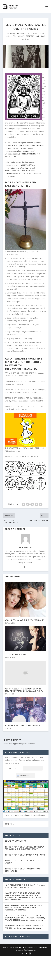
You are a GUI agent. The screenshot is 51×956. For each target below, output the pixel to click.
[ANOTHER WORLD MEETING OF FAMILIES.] (25, 709)
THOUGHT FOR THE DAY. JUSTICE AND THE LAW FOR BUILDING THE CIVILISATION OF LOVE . (24, 848)
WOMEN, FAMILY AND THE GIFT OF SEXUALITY (24, 620)
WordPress (43, 947)
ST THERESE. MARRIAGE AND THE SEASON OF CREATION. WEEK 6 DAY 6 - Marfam (23, 917)
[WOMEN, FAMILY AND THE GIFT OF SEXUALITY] (25, 599)
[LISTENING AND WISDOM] (25, 638)
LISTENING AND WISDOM (15, 654)
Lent (37, 36)
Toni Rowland (21, 33)
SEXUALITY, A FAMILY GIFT (15, 841)
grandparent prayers (32, 928)
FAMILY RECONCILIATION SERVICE (21, 908)
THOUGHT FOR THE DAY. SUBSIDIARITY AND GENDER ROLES (23, 870)
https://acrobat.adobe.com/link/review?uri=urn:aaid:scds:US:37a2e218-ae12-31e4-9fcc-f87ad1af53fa (23, 174)
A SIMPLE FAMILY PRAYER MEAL (17, 887)
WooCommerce (30, 950)
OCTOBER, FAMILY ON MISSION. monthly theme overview (25, 919)
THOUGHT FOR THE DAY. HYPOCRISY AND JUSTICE (25, 855)
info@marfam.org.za (21, 368)
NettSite (22, 947)
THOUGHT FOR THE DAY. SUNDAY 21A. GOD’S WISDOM (23, 862)
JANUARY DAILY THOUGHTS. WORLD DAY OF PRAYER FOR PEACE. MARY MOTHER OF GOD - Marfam (23, 895)
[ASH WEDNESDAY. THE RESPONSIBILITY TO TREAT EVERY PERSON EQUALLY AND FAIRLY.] (25, 673)
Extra (18, 950)
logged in (16, 744)
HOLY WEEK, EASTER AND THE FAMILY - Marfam (24, 885)
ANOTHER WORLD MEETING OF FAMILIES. (22, 725)
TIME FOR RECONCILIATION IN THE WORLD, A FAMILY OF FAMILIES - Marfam (23, 906)
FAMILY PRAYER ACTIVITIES (24, 36)
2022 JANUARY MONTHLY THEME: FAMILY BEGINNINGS (23, 898)
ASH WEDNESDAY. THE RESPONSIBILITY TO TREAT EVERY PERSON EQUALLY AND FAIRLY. (24, 690)
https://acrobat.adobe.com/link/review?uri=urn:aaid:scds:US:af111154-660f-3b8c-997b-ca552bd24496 (23, 154)
